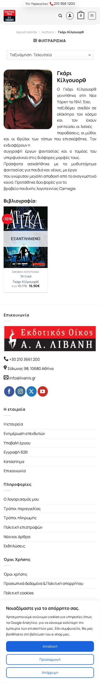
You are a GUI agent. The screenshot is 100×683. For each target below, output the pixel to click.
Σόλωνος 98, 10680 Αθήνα (31, 368)
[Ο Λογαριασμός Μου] (70, 16)
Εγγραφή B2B (16, 452)
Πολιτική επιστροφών (23, 527)
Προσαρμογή (50, 659)
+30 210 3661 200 (24, 359)
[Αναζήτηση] (60, 15)
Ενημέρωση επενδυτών (24, 433)
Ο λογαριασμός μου (21, 499)
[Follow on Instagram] (20, 391)
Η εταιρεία (13, 424)
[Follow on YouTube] (43, 391)
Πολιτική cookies (18, 593)
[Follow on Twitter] (31, 391)
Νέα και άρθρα (17, 536)
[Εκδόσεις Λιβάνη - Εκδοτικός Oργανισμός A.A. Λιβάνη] (20, 15)
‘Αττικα (25, 276)
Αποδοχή (50, 646)
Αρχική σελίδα (26, 32)
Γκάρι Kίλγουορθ (26, 282)
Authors (48, 32)
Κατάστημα (14, 461)
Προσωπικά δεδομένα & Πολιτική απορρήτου (43, 583)
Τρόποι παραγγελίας (22, 508)
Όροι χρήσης (15, 574)
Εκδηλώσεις (14, 546)
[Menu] (92, 16)
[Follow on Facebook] (9, 391)
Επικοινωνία (15, 470)
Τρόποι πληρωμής (20, 517)
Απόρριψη (50, 672)
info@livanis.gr (22, 378)
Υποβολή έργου (17, 443)
